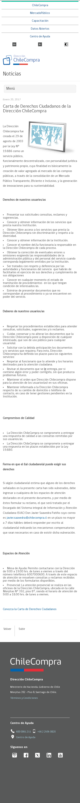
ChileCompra (40, 5)
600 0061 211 (23, 732)
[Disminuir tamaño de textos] (40, 44)
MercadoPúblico (40, 13)
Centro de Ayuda (40, 36)
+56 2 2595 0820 (46, 732)
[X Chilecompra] (37, 755)
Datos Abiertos (40, 29)
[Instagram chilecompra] (14, 755)
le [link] (45, 369)
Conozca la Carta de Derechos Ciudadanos (30, 609)
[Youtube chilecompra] (60, 755)
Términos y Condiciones (24, 698)
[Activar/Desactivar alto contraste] (65, 44)
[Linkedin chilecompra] (49, 755)
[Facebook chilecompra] (26, 755)
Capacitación (40, 21)
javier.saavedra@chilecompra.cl (27, 517)
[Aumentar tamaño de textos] (14, 44)
